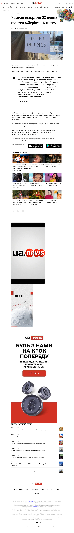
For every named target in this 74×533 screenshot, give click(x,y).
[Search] (72, 7)
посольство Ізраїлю (32, 139)
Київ (16, 7)
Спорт (46, 7)
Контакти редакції (51, 526)
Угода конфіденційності (39, 526)
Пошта (57, 7)
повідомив (20, 71)
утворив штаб (42, 130)
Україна (10, 7)
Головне (13, 13)
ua (63, 7)
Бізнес (30, 7)
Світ (4, 7)
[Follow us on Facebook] (66, 7)
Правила (29, 526)
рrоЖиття (6, 10)
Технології (38, 7)
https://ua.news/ (30, 501)
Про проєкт (21, 526)
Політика (23, 7)
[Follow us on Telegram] (69, 7)
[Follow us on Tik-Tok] (64, 7)
